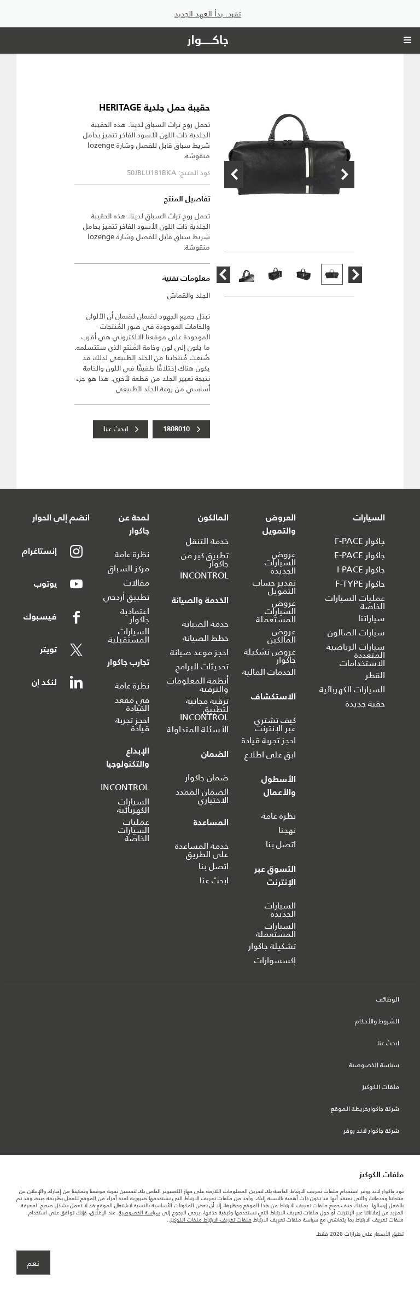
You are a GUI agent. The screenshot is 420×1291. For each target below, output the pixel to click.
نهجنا (287, 830)
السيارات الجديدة (280, 909)
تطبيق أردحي (126, 597)
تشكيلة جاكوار (272, 946)
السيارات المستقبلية (128, 635)
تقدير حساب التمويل (274, 586)
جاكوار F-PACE (360, 541)
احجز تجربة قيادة (269, 740)
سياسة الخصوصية (374, 1065)
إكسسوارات (275, 960)
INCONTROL (204, 575)
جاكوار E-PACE (359, 555)
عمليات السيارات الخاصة (355, 602)
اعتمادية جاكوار (134, 615)
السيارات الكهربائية (352, 689)
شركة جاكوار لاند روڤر (371, 1131)
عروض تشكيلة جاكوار (270, 655)
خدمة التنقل (207, 541)
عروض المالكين (281, 635)
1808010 (176, 429)
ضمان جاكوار (207, 777)
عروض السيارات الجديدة (280, 562)
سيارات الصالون (356, 632)
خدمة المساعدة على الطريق (202, 850)
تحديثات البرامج (202, 666)
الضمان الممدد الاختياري (202, 796)
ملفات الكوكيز (380, 1087)
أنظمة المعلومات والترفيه (198, 684)
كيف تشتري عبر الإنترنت (275, 724)
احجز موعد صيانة (199, 652)
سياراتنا (371, 618)
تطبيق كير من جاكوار (205, 559)
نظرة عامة (278, 816)
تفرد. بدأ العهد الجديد (207, 14)
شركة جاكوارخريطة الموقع (365, 1109)
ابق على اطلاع (270, 754)
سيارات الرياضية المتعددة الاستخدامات (355, 654)
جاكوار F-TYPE (360, 584)
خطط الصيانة (206, 638)
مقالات (136, 582)
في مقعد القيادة (132, 704)
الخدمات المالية (269, 672)
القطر (375, 675)
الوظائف (387, 999)
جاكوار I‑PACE (361, 569)
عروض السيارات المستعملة (276, 611)
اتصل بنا (281, 844)
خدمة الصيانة (205, 624)
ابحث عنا (115, 429)
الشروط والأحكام (377, 1021)
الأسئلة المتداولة (198, 729)
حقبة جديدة (365, 703)
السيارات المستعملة (276, 930)
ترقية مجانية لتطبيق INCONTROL (204, 709)
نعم (33, 1263)
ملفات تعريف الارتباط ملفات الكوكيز (211, 1219)
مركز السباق (128, 568)
